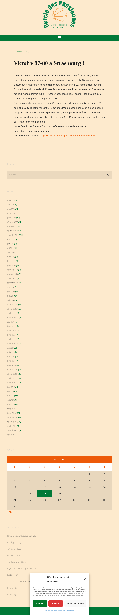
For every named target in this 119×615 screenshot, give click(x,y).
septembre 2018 (12, 431)
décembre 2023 (12, 305)
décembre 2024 (12, 270)
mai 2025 (10, 248)
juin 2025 (10, 244)
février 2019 (11, 409)
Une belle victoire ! (13, 575)
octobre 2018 (11, 426)
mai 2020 (10, 352)
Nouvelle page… (12, 595)
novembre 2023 (12, 309)
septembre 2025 (12, 235)
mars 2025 (11, 257)
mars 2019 (11, 404)
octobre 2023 (11, 313)
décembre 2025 (12, 222)
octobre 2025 (11, 231)
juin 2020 (10, 348)
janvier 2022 (11, 326)
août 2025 (10, 240)
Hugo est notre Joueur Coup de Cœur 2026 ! (22, 569)
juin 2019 (10, 391)
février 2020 (11, 361)
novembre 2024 (12, 274)
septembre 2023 (12, 318)
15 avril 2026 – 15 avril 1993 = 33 (18, 582)
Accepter (40, 603)
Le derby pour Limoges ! (15, 543)
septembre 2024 (12, 283)
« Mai (9, 512)
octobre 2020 (11, 339)
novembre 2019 (12, 374)
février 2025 (11, 261)
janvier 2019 (11, 413)
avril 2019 (10, 400)
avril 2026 (10, 205)
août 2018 (10, 435)
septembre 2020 (12, 344)
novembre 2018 (12, 422)
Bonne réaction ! (12, 588)
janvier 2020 (11, 365)
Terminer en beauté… (14, 549)
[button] (84, 579)
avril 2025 (10, 253)
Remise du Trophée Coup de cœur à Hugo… (21, 536)
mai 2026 (10, 200)
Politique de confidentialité (66, 610)
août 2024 (10, 287)
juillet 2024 (11, 292)
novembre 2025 (12, 226)
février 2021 (11, 335)
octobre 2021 (11, 331)
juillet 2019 (11, 387)
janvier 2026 (11, 218)
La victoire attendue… (14, 556)
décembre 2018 (12, 417)
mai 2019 (10, 396)
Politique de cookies (51, 610)
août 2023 (10, 322)
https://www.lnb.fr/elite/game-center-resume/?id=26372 (69, 135)
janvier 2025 (11, 266)
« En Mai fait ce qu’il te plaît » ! (17, 562)
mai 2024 (10, 296)
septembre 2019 (12, 383)
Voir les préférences (75, 603)
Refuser (55, 603)
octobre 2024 (11, 279)
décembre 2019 (12, 370)
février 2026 (11, 213)
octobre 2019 (11, 378)
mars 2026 (11, 209)
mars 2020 (11, 357)
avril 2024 (10, 300)
